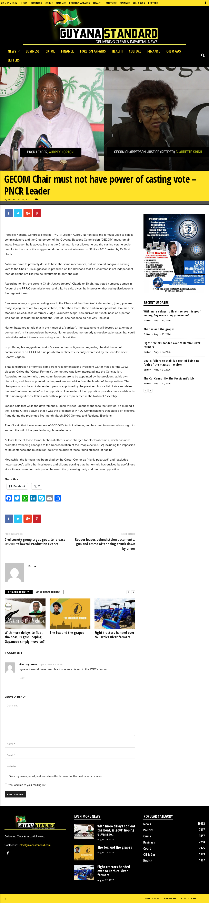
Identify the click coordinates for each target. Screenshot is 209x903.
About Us (170, 898)
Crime (49, 2)
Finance (61, 2)
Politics (148, 830)
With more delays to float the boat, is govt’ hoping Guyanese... (116, 830)
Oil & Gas (139, 2)
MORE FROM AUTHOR (48, 592)
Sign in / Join (8, 2)
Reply (21, 678)
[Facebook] (205, 3)
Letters (153, 2)
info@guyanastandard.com (35, 845)
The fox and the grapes (67, 632)
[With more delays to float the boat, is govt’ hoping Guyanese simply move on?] (25, 613)
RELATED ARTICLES (18, 592)
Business (36, 2)
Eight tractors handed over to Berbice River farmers (114, 634)
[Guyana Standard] (104, 26)
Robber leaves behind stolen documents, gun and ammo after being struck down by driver (105, 544)
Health (97, 2)
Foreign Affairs (79, 2)
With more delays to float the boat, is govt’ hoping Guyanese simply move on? (25, 637)
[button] (202, 55)
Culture (111, 2)
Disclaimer (152, 898)
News (24, 2)
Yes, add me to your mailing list (26, 784)
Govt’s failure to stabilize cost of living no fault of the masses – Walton (171, 362)
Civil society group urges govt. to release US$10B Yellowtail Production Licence (35, 541)
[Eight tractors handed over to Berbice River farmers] (114, 613)
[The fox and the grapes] (70, 613)
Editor (11, 199)
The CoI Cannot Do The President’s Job (168, 378)
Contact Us (188, 898)
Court (147, 848)
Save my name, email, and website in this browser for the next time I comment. (56, 776)
